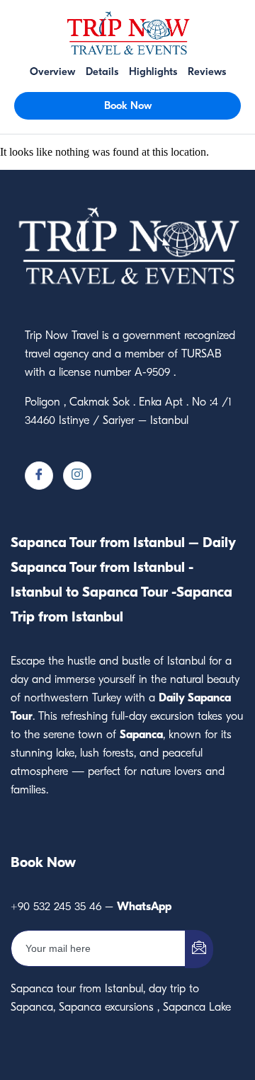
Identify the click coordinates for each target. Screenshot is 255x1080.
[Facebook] (39, 475)
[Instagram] (77, 475)
